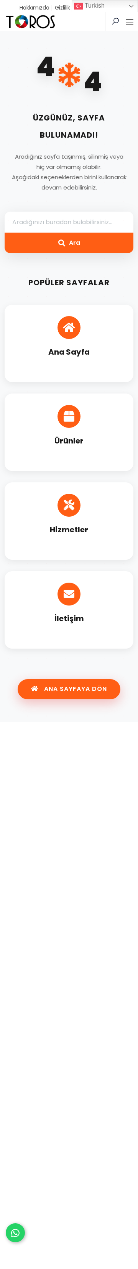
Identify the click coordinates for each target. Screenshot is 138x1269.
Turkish (94, 5)
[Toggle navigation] (129, 22)
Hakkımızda (34, 7)
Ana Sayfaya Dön (74, 688)
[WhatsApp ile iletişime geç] (15, 1232)
